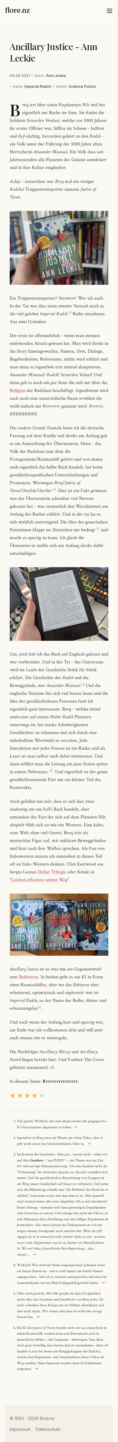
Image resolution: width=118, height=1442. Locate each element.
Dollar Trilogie (52, 872)
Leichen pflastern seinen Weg (39, 880)
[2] (54, 489)
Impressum (20, 1429)
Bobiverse (28, 977)
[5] (51, 771)
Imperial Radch (38, 86)
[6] (39, 1007)
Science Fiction (82, 86)
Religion (17, 390)
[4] (82, 684)
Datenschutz (48, 1429)
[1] (69, 313)
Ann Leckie (56, 75)
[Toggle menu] (109, 11)
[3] (98, 529)
